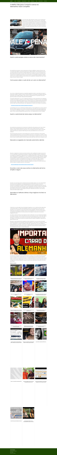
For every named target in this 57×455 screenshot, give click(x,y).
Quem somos (41, 1)
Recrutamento (24, 1)
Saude (29, 1)
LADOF (11, 1)
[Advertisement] (28, 13)
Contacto (45, 1)
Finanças (32, 1)
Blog (36, 1)
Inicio (15, 1)
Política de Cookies (12, 453)
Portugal (18, 1)
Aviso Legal (11, 452)
